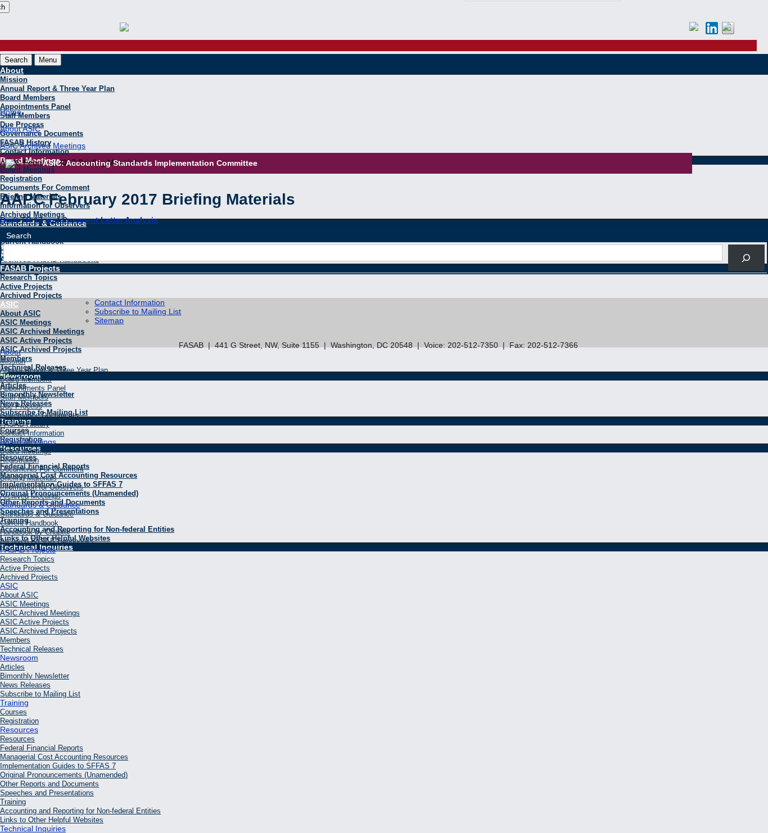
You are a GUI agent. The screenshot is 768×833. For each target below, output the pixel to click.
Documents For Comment (44, 187)
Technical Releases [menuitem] (32, 649)
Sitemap (109, 320)
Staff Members (25, 115)
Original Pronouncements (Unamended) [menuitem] (64, 775)
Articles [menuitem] (12, 667)
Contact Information (129, 302)
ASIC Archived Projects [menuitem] (38, 631)
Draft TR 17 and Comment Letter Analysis (79, 219)
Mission (14, 79)
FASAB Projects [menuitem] (28, 549)
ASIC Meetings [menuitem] (24, 604)
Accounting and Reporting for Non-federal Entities (87, 529)
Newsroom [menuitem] (19, 657)
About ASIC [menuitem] (19, 595)
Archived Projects (31, 295)
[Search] (746, 258)
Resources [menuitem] (19, 729)
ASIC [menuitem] (9, 585)
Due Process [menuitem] (21, 406)
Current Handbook (32, 241)
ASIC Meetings (25, 322)
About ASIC (20, 313)
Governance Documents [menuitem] (39, 415)
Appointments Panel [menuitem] (33, 388)
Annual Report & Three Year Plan (57, 88)
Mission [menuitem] (12, 361)
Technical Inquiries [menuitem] (33, 828)
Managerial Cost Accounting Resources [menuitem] (64, 757)
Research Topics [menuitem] (27, 559)
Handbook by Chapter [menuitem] (35, 532)
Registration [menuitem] (19, 460)
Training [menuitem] (14, 702)
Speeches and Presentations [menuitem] (47, 793)
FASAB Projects (30, 268)
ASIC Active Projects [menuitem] (34, 622)
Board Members (27, 97)
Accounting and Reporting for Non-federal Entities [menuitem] (80, 811)
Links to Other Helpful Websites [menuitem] (51, 820)
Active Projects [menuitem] (25, 568)
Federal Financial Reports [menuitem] (41, 748)
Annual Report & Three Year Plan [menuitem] (54, 370)
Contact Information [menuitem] (32, 433)
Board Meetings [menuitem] (28, 441)
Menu (48, 60)
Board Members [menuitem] (26, 379)
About (12, 70)
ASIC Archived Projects (41, 349)
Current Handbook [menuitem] (29, 523)
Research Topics (28, 277)
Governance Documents (41, 133)
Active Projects (26, 286)
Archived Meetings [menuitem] (30, 496)
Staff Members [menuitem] (24, 397)
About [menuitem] (10, 351)
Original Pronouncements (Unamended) (69, 493)
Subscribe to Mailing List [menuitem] (40, 694)
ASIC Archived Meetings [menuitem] (40, 613)
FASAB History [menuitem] (24, 424)
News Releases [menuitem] (25, 685)
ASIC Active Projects (36, 340)
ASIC (9, 304)
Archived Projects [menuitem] (29, 577)
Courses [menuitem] (13, 712)
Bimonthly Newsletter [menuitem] (34, 676)
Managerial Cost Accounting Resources (68, 475)
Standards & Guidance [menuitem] (40, 504)
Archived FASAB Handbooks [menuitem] (47, 541)
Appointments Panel (35, 106)
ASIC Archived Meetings (42, 331)
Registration (21, 178)
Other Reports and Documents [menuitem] (49, 784)
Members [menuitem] (15, 640)
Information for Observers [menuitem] (41, 487)
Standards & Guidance (39, 232)
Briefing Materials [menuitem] (28, 478)
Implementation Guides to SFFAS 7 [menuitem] (58, 766)
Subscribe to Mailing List (137, 311)
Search (16, 60)
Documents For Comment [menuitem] (42, 469)
